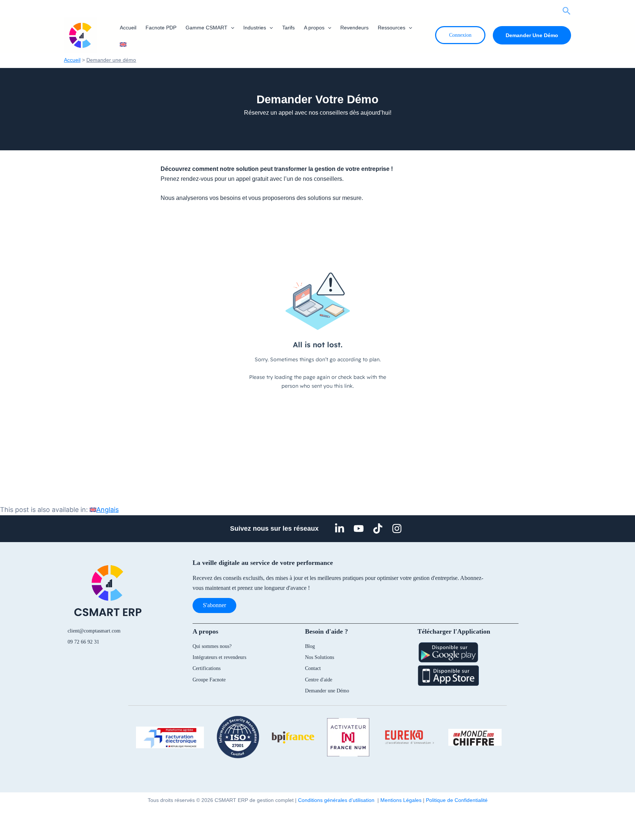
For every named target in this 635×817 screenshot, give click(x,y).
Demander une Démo (327, 691)
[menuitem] (122, 44)
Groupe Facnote (209, 679)
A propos (314, 28)
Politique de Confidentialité (457, 800)
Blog (310, 646)
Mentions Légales (400, 800)
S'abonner (214, 605)
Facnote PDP (161, 28)
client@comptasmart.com (94, 631)
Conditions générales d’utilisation (337, 800)
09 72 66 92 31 (83, 642)
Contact (313, 668)
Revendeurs (354, 28)
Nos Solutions (319, 657)
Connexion (460, 35)
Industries (254, 28)
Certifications (206, 668)
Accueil (128, 28)
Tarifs (288, 28)
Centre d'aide (318, 679)
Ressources (391, 28)
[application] (230, 28)
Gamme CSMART (206, 28)
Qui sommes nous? (212, 646)
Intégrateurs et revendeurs (219, 657)
